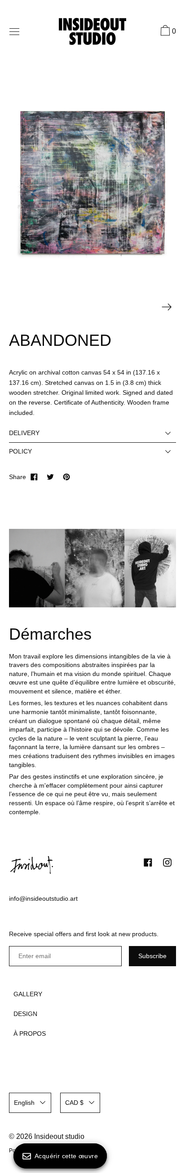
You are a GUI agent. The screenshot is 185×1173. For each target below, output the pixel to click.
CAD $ (74, 1102)
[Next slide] (167, 307)
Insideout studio (59, 1136)
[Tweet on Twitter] (50, 477)
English (24, 1102)
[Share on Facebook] (34, 477)
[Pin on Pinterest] (66, 477)
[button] (167, 32)
